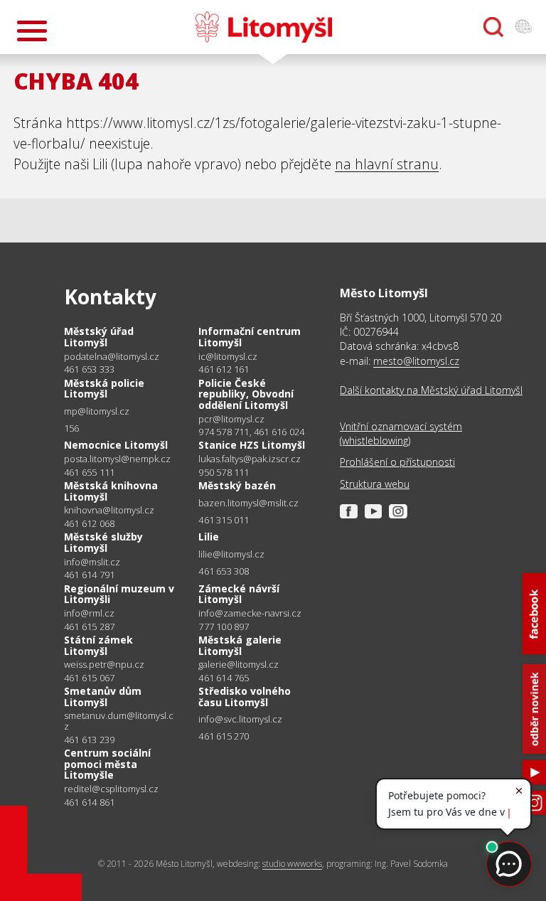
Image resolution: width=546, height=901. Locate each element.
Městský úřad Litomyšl (99, 336)
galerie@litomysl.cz (238, 664)
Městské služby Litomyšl (103, 542)
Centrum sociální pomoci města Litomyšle (107, 764)
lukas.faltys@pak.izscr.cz (249, 459)
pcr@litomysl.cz (231, 419)
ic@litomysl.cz (227, 356)
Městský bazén (237, 485)
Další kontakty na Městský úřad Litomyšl (431, 390)
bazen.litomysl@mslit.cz (248, 503)
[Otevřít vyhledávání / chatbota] (493, 27)
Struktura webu (375, 484)
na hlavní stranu (387, 164)
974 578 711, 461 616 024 (251, 431)
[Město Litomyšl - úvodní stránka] (264, 27)
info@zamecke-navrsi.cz (249, 613)
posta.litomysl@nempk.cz (117, 459)
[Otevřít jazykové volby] (523, 27)
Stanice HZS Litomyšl (251, 445)
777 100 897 (223, 626)
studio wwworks (292, 864)
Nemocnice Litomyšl (116, 445)
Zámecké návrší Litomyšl (238, 594)
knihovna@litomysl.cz (109, 510)
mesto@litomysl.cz (416, 361)
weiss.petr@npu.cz (104, 664)
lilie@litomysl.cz (231, 554)
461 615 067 (89, 677)
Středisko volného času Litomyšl (244, 696)
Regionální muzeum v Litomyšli (119, 594)
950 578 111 (223, 472)
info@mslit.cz (92, 562)
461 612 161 (223, 369)
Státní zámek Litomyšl (98, 645)
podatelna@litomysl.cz (111, 356)
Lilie (208, 536)
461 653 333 (89, 369)
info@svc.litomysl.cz (240, 719)
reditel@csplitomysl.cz (111, 789)
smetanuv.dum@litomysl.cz (118, 720)
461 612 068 (89, 523)
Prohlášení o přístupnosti (397, 462)
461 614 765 (223, 677)
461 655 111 (89, 472)
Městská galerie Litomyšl (240, 645)
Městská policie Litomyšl (104, 388)
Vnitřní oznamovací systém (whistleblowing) (401, 433)
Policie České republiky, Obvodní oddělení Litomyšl (246, 394)
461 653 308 (223, 571)
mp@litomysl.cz (96, 411)
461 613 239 (89, 739)
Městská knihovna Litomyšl (111, 491)
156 (72, 428)
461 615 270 (223, 736)
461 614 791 (89, 574)
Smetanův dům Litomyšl (102, 696)
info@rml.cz (89, 613)
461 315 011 (223, 519)
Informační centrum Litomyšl (249, 336)
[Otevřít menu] (32, 31)
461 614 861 (89, 802)
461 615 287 (89, 626)
